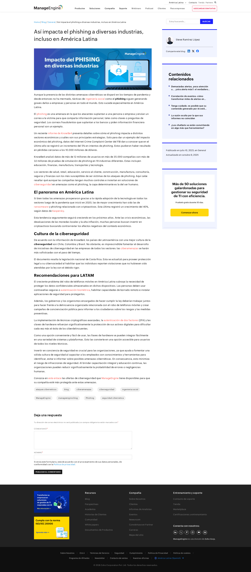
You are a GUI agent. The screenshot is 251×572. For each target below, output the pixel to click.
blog (66, 389)
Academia (90, 509)
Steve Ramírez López (188, 39)
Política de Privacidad (158, 553)
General (202, 150)
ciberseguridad (43, 184)
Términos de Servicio (99, 553)
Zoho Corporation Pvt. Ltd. (114, 565)
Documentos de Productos (99, 530)
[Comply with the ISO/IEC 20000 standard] (51, 528)
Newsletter (100, 558)
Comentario (40, 429)
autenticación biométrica (75, 290)
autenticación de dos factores (121, 320)
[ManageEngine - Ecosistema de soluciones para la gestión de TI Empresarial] (48, 9)
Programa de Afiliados (79, 558)
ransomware (41, 206)
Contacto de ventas (119, 558)
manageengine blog (68, 398)
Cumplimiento (136, 553)
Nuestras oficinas (141, 558)
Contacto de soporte (184, 499)
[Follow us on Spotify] (205, 532)
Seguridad (119, 553)
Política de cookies (182, 553)
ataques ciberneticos (46, 389)
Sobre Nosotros (137, 499)
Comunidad (91, 519)
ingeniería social (95, 98)
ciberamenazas (129, 248)
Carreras (133, 530)
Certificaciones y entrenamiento (190, 514)
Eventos (133, 514)
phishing (42, 114)
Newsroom (135, 519)
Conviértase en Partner (141, 524)
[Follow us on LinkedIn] (175, 532)
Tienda (201, 3)
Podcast (149, 8)
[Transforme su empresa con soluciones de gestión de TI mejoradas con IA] (51, 502)
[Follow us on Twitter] (181, 532)
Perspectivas (91, 504)
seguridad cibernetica (113, 398)
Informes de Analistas (140, 509)
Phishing (90, 398)
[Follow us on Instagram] (192, 532)
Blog (87, 499)
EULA (82, 553)
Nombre (38, 453)
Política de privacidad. (65, 464)
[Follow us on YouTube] (199, 532)
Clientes (162, 8)
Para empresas (177, 8)
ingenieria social (130, 389)
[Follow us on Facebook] (187, 532)
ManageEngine (43, 398)
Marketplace (179, 509)
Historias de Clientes (96, 514)
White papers (92, 524)
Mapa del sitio (136, 535)
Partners (209, 3)
